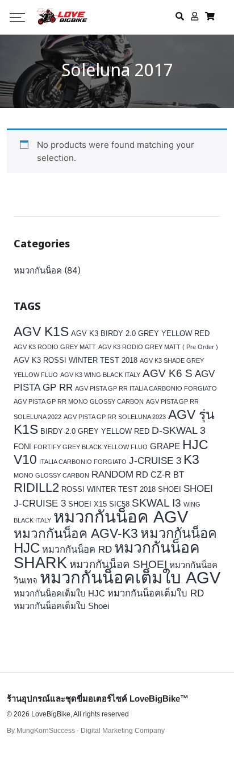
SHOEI (169, 489)
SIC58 (119, 504)
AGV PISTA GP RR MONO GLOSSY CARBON (79, 401)
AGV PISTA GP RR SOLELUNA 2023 (115, 416)
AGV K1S (41, 331)
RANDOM (112, 474)
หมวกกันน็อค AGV (120, 516)
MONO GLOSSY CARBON (51, 475)
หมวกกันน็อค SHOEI (118, 564)
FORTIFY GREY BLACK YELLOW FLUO (91, 446)
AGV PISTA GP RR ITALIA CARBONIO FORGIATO (146, 388)
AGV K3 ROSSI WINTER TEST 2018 (75, 360)
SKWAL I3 (156, 502)
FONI (22, 446)
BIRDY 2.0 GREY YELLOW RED (94, 431)
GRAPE (165, 446)
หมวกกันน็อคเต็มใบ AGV (130, 577)
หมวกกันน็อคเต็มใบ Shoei (61, 606)
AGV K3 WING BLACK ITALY (100, 374)
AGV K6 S (168, 373)
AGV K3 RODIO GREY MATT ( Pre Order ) (158, 346)
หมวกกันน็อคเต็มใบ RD (155, 593)
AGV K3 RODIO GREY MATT (55, 346)
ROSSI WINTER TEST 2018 (108, 489)
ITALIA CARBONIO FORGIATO (83, 461)
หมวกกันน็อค (38, 270)
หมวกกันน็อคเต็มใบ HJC (59, 593)
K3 (191, 460)
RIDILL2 (36, 487)
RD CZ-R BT (160, 474)
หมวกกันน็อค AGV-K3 (76, 534)
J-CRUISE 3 (155, 460)
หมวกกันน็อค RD (77, 549)
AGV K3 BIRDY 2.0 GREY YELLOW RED (140, 333)
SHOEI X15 (87, 504)
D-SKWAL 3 (179, 430)
